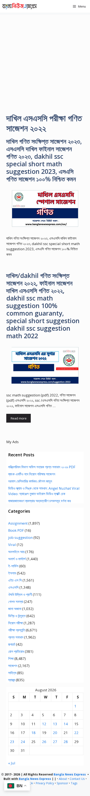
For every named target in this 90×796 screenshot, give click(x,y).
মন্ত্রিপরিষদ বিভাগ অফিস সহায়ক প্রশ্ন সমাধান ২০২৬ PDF (41, 466)
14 (66, 723)
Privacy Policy (45, 783)
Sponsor (62, 783)
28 (66, 741)
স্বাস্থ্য (11, 679)
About (63, 779)
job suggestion (20, 537)
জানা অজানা (14, 608)
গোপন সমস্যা (15, 601)
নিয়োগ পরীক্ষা (15, 623)
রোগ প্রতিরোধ (16, 651)
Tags (74, 783)
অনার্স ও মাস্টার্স (17, 558)
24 (23, 741)
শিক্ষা (11, 658)
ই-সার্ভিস (13, 566)
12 (44, 723)
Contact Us (77, 779)
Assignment (18, 523)
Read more (18, 418)
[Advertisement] (45, 60)
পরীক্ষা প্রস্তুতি (16, 630)
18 (33, 732)
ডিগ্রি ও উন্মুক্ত (17, 615)
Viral (12, 544)
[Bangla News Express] (19, 6)
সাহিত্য (12, 672)
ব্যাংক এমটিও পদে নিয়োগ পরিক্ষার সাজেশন (31, 474)
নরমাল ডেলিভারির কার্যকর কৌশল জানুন (30, 481)
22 (76, 732)
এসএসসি (13, 587)
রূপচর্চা (11, 644)
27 (55, 741)
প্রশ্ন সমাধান (15, 637)
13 (55, 723)
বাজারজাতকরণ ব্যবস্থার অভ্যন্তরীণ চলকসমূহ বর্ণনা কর (39, 500)
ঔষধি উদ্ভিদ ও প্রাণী (20, 594)
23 (12, 741)
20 (55, 732)
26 (44, 741)
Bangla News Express (70, 774)
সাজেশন (12, 665)
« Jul (11, 763)
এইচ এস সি (15, 580)
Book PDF (16, 530)
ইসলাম (12, 573)
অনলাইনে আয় (16, 551)
